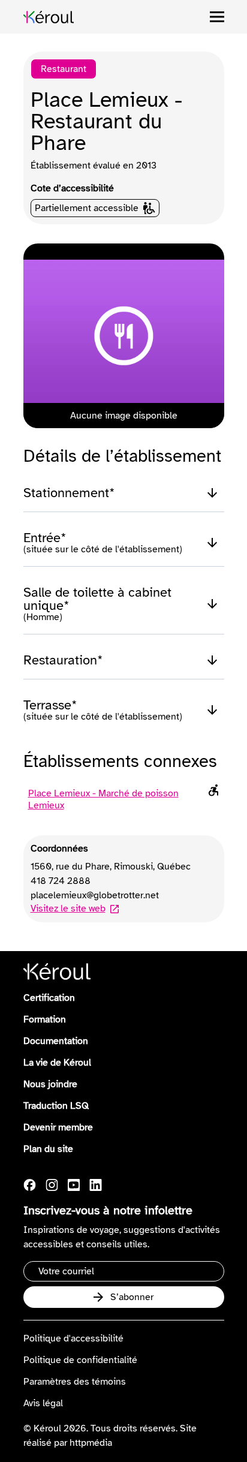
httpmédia (91, 1443)
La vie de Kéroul (57, 1063)
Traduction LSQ (56, 1106)
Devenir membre (58, 1127)
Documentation (55, 1041)
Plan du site (48, 1149)
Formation (44, 1019)
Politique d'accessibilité (73, 1338)
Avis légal (43, 1403)
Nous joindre (50, 1084)
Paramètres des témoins (74, 1381)
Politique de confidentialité (80, 1360)
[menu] (217, 17)
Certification (49, 998)
